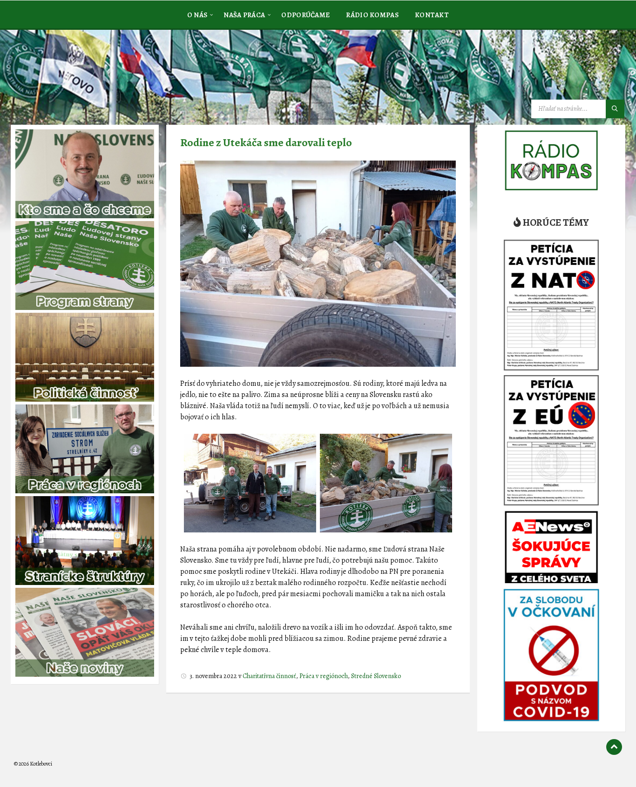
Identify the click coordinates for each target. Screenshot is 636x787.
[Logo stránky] (84, 76)
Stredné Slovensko (376, 676)
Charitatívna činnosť (269, 676)
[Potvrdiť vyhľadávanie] (615, 109)
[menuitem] (197, 14)
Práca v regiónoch (323, 676)
